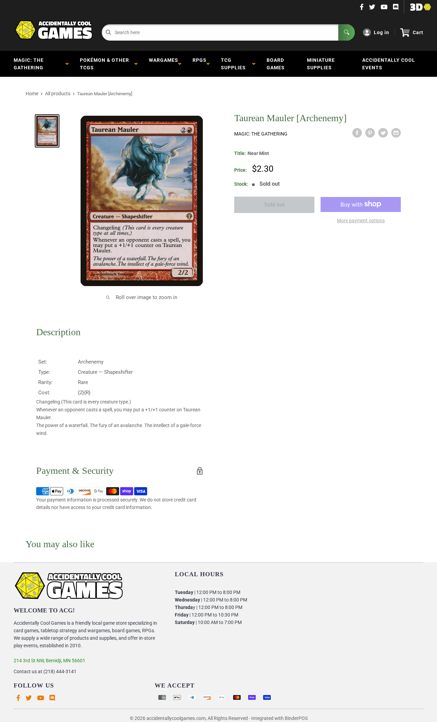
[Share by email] (396, 133)
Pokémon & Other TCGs (104, 63)
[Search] (346, 32)
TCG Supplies (235, 63)
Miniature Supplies (321, 63)
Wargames (163, 63)
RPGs (200, 63)
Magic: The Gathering (30, 63)
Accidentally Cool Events (388, 63)
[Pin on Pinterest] (370, 133)
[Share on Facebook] (357, 133)
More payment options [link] (361, 220)
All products (57, 93)
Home (32, 93)
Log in (381, 32)
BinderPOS (296, 718)
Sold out (274, 204)
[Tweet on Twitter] (383, 133)
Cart (418, 32)
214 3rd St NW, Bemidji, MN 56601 (49, 660)
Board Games (276, 63)
